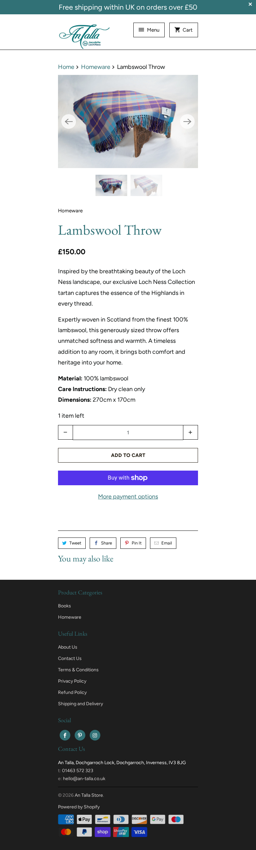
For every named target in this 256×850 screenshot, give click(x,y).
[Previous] (68, 121)
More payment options (128, 496)
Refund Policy (72, 692)
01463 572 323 (77, 770)
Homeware (70, 211)
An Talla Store (89, 795)
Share (106, 542)
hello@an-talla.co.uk (84, 778)
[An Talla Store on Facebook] (65, 735)
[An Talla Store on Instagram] (95, 735)
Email (166, 542)
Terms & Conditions (78, 670)
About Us (67, 647)
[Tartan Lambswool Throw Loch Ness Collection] (128, 121)
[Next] (187, 121)
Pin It (137, 542)
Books (64, 606)
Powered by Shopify (79, 807)
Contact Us (70, 658)
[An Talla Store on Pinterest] (80, 735)
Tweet (75, 542)
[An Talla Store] (84, 34)
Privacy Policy (72, 681)
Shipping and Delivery (80, 704)
